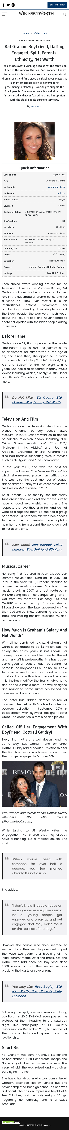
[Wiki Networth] (35, 13)
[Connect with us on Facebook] (3, 4)
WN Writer (36, 106)
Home (25, 33)
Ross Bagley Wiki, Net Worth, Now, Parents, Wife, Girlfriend (37, 991)
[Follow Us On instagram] (13, 4)
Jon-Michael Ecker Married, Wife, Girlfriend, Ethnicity (37, 547)
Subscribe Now (57, 4)
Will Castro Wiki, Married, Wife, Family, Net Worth (37, 399)
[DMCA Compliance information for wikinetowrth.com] (34, 1122)
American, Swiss (56, 187)
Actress (61, 193)
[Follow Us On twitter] (8, 4)
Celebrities (40, 33)
